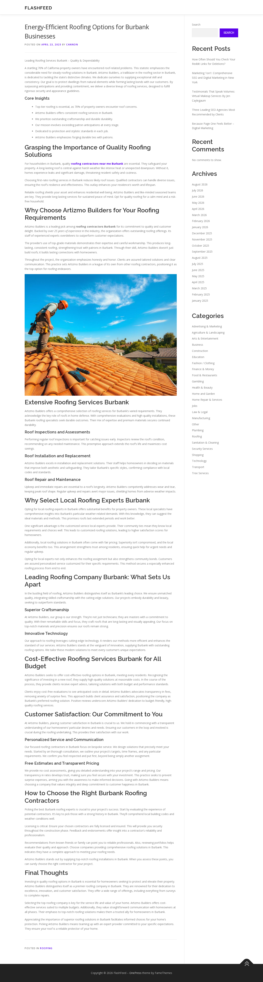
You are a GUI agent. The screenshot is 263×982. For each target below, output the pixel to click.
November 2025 (202, 239)
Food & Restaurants (204, 375)
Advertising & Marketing (207, 326)
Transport (198, 467)
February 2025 (201, 294)
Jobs (194, 406)
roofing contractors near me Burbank (97, 163)
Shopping (198, 455)
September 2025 (202, 251)
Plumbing (198, 430)
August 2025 (200, 257)
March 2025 (199, 288)
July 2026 (197, 190)
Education (198, 357)
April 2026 (198, 209)
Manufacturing (201, 418)
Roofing (46, 948)
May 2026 (198, 202)
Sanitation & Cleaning (205, 442)
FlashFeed (38, 7)
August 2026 (200, 184)
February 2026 (201, 221)
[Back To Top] (247, 964)
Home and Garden (203, 393)
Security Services (202, 449)
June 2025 (198, 270)
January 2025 (200, 300)
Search (196, 24)
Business (197, 344)
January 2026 (200, 227)
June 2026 (198, 196)
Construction (200, 351)
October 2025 (200, 245)
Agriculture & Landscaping (208, 332)
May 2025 (198, 276)
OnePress (135, 973)
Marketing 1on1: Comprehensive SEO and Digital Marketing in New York (213, 77)
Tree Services (200, 473)
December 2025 (202, 233)
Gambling (198, 381)
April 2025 (198, 282)
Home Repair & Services (207, 399)
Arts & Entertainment (205, 338)
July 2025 (197, 264)
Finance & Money (203, 369)
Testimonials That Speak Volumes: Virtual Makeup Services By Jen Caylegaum (213, 96)
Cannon (72, 44)
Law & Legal (200, 412)
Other (195, 424)
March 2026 (199, 215)
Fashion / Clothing (203, 363)
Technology (199, 461)
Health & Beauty (202, 387)
